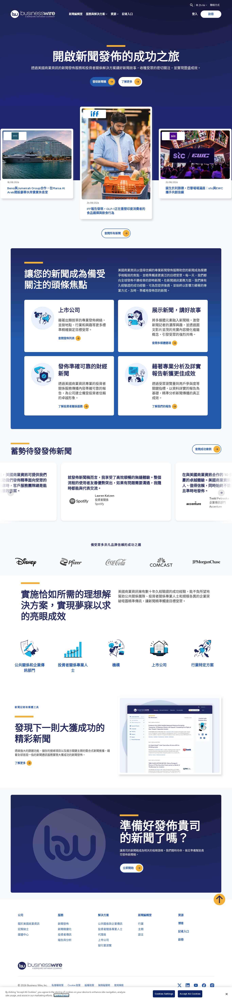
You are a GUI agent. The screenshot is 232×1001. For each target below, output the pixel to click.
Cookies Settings (164, 993)
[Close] (227, 994)
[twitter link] (179, 985)
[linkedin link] (188, 985)
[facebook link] (204, 985)
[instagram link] (212, 985)
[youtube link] (196, 985)
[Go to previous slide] (10, 492)
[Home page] (33, 14)
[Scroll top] (219, 899)
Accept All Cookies (190, 993)
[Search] (191, 5)
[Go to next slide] (221, 492)
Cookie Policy (61, 995)
